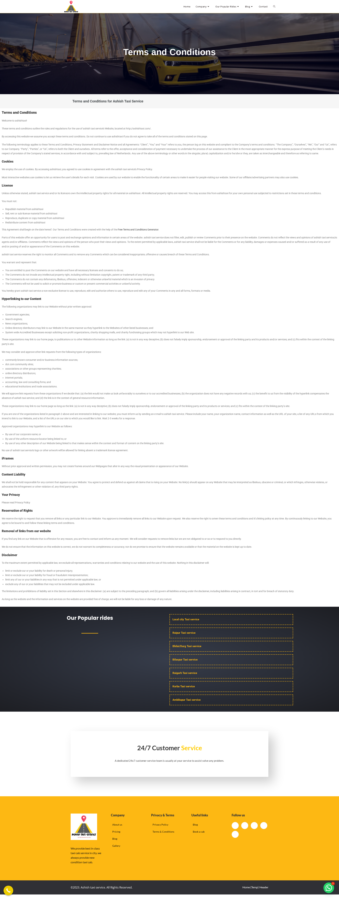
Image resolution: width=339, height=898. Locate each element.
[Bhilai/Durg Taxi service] (231, 646)
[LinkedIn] (254, 825)
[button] (328, 887)
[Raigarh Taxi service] (231, 673)
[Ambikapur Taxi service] (231, 700)
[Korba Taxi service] (231, 686)
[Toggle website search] (274, 6)
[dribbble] (263, 825)
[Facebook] (235, 825)
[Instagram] (235, 834)
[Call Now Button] (8, 890)
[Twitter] (244, 825)
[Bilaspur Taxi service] (231, 660)
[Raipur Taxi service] (231, 633)
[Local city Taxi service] (231, 619)
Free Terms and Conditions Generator (138, 229)
